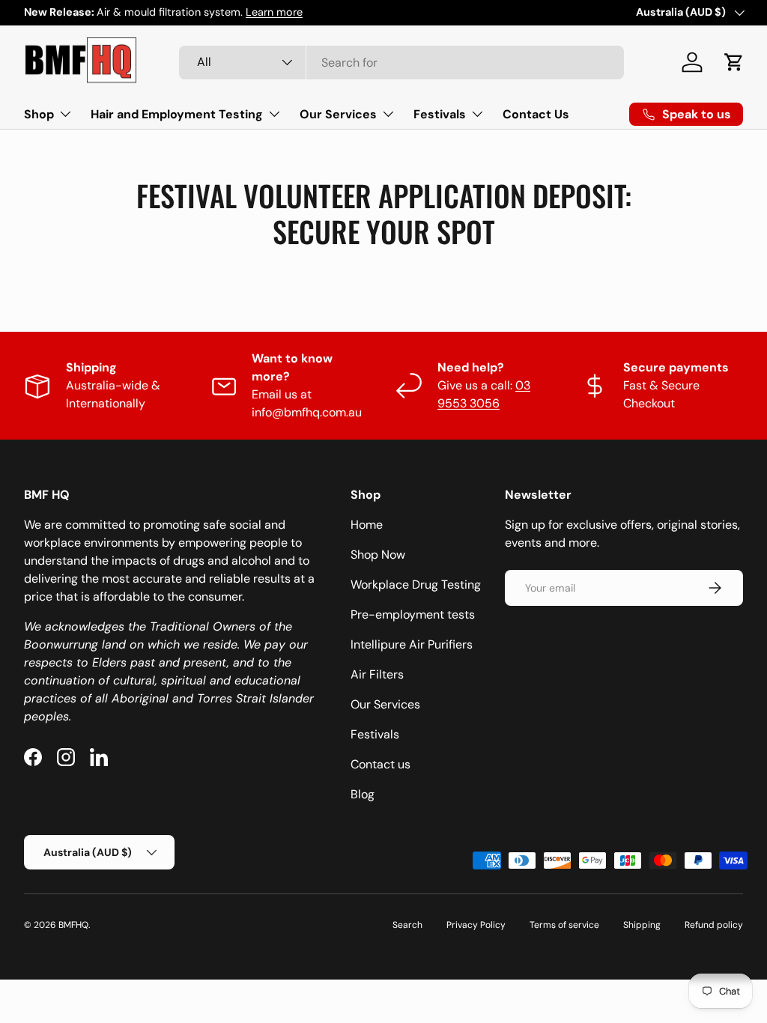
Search (407, 925)
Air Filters (377, 674)
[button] (734, 62)
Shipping (642, 925)
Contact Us (536, 114)
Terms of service (564, 925)
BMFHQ (73, 925)
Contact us (380, 764)
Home (367, 524)
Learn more (274, 12)
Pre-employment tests (413, 614)
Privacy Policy (476, 925)
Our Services (385, 704)
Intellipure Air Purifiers (412, 644)
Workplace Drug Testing (416, 584)
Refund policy (714, 925)
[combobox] (401, 62)
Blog (363, 794)
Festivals (375, 734)
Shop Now (378, 554)
